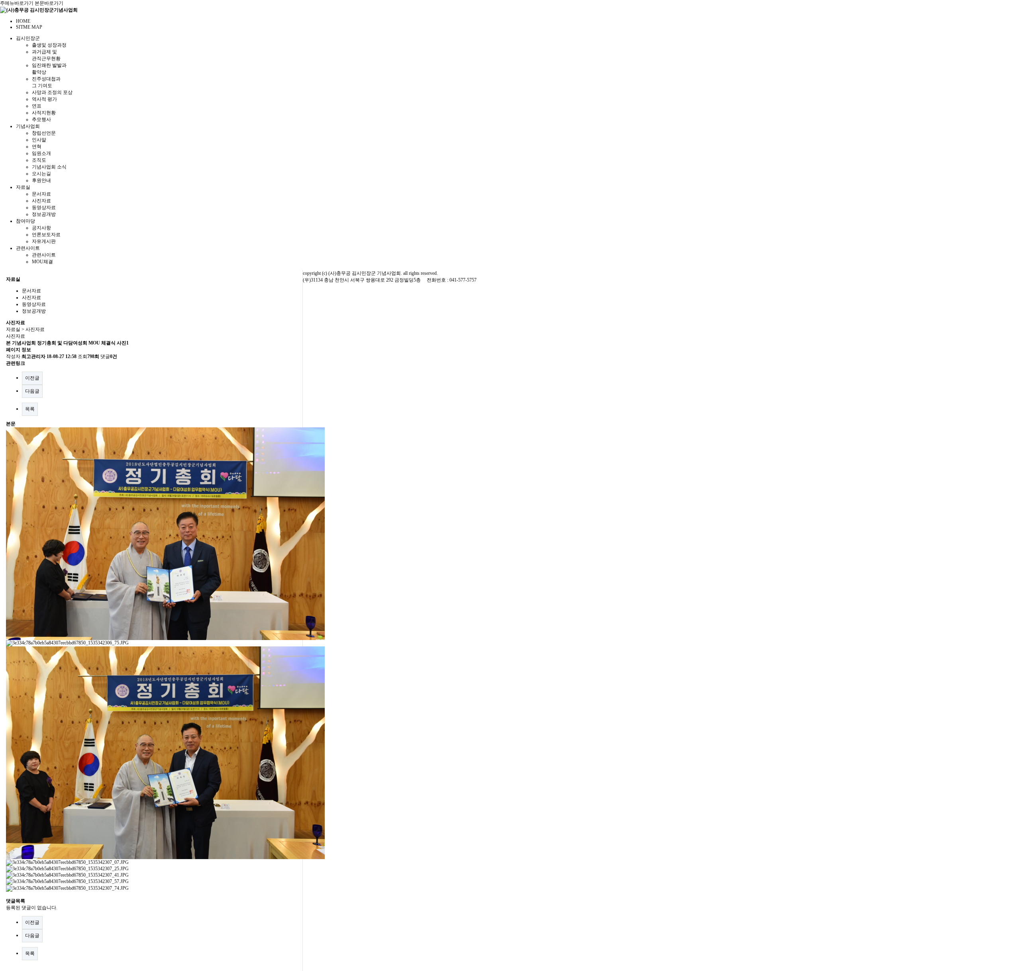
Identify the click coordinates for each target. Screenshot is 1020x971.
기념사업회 (28, 126)
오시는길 (41, 173)
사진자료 (41, 201)
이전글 (32, 378)
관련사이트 (28, 248)
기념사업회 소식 (49, 167)
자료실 (23, 187)
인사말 (39, 140)
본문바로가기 (49, 3)
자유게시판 (44, 241)
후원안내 (41, 180)
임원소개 (41, 153)
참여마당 (25, 221)
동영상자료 (44, 207)
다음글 (32, 391)
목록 (30, 409)
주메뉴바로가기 (16, 3)
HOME (23, 21)
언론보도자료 (46, 234)
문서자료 (41, 194)
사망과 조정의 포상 (52, 92)
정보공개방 (44, 214)
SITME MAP (29, 27)
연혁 (36, 146)
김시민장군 (28, 38)
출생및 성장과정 (49, 45)
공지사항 (41, 228)
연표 (36, 106)
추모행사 (41, 119)
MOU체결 (42, 261)
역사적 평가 (44, 99)
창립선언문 (44, 133)
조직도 (39, 160)
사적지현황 (44, 113)
